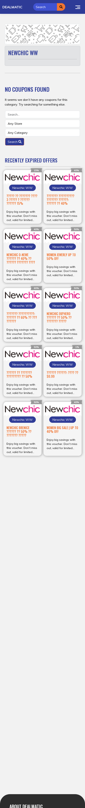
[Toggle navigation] (78, 7)
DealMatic (12, 7)
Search (13, 142)
